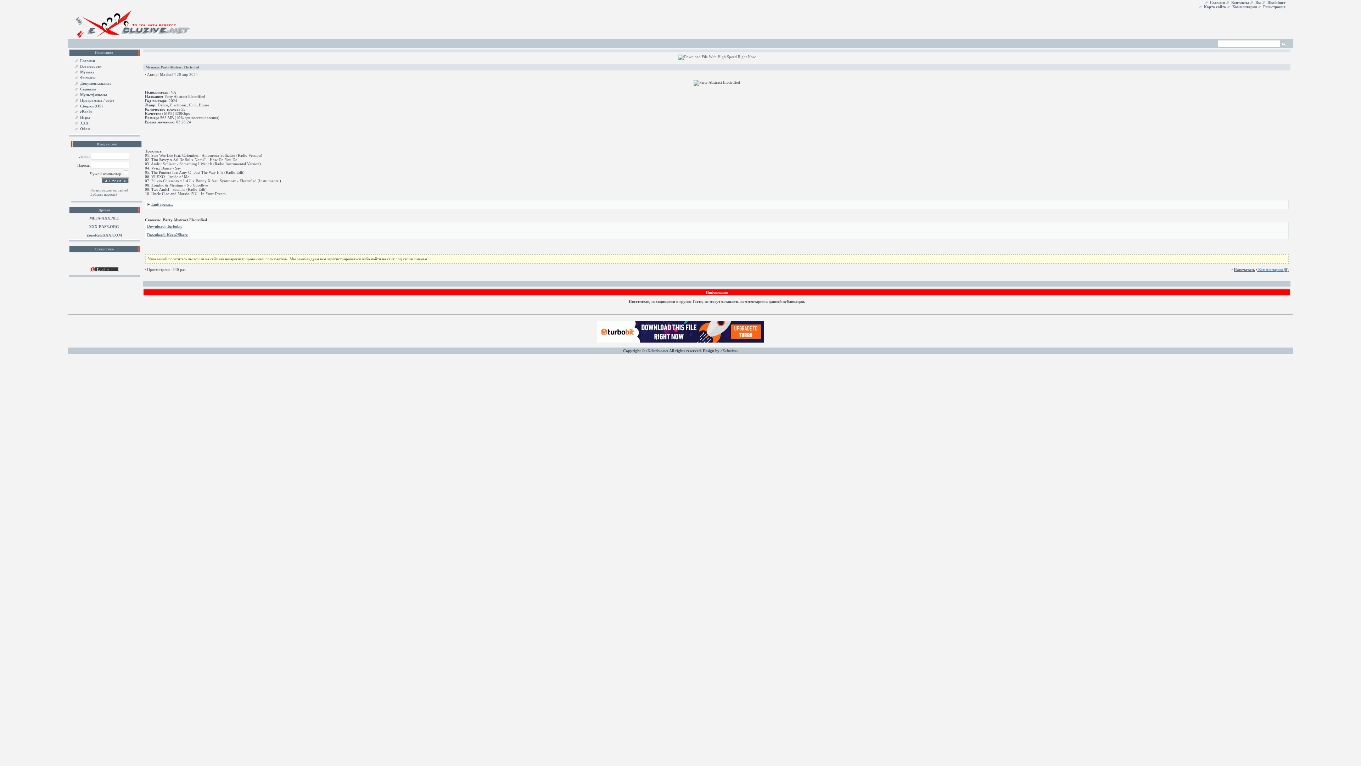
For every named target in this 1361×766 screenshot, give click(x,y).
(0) (1273, 269)
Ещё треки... (162, 204)
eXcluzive (729, 351)
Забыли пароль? (103, 194)
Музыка (152, 67)
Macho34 (168, 74)
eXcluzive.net (657, 351)
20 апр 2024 (187, 74)
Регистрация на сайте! (109, 190)
